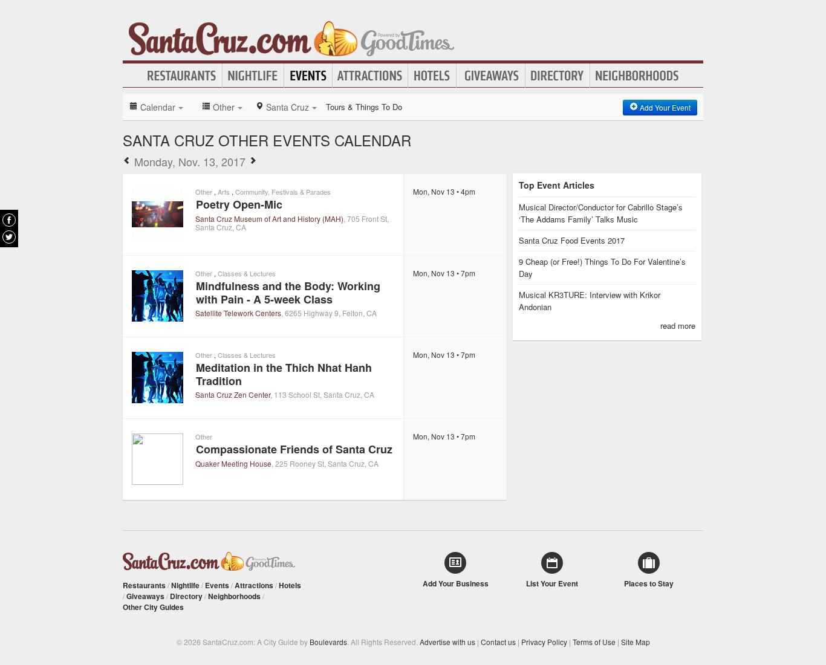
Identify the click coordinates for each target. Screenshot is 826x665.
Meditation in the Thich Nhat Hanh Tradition (284, 374)
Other (203, 191)
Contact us (498, 642)
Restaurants (182, 75)
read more (677, 325)
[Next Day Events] (253, 161)
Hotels (432, 75)
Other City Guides (153, 607)
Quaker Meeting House (233, 463)
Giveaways (491, 75)
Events (308, 75)
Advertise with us (447, 642)
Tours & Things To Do (364, 106)
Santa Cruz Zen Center (232, 394)
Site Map (635, 642)
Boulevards (328, 642)
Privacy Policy (544, 642)
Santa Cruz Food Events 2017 (572, 240)
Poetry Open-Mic (239, 204)
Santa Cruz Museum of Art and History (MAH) (269, 218)
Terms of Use (594, 642)
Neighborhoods (637, 75)
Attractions (370, 75)
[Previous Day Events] (127, 161)
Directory (557, 75)
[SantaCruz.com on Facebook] (9, 220)
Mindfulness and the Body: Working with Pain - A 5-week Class (288, 292)
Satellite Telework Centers (238, 313)
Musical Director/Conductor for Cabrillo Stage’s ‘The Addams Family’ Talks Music (601, 213)
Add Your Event (664, 107)
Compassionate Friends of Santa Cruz (294, 449)
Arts (224, 191)
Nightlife (253, 75)
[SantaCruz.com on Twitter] (9, 237)
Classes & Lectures (247, 273)
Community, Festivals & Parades (283, 191)
